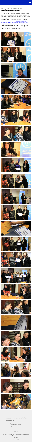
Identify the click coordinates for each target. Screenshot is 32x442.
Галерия (10, 7)
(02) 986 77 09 (24, 418)
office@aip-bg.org (10, 420)
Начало (2, 7)
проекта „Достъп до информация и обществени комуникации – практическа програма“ (14, 22)
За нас (6, 7)
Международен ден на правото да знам (16, 432)
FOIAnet (16, 437)
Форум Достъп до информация (16, 435)
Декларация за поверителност (18, 426)
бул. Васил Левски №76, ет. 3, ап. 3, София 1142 (17, 417)
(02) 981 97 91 (17, 418)
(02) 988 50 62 (9, 418)
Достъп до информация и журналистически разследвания (16, 434)
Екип (8, 426)
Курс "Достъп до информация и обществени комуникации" (12, 9)
